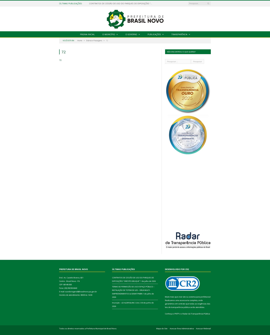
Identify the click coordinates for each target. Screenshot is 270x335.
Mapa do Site (161, 328)
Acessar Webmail (203, 328)
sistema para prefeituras (199, 297)
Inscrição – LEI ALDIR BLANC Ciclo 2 (126, 302)
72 (60, 60)
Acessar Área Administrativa (182, 328)
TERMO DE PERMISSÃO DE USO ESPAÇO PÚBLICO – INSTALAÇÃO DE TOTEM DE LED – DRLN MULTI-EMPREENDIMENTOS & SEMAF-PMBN (121, 3)
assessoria (184, 300)
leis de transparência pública (177, 307)
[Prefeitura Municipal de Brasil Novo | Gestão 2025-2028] (135, 18)
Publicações (154, 34)
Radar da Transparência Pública (196, 313)
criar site (182, 297)
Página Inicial (87, 34)
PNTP (177, 313)
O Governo (131, 34)
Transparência (179, 34)
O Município (108, 34)
